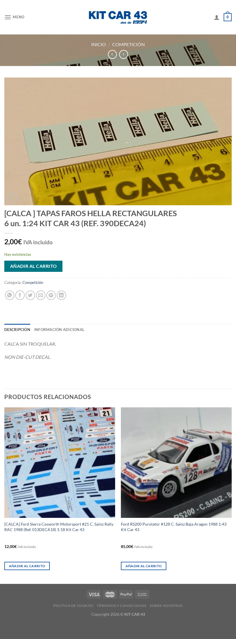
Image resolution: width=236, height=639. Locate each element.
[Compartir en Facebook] (20, 295)
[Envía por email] (40, 295)
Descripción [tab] (17, 329)
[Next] (231, 495)
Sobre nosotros (166, 605)
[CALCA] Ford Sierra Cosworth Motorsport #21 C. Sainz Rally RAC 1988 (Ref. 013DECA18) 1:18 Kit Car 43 (58, 527)
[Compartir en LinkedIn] (61, 295)
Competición (128, 44)
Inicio (98, 44)
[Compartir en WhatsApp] (9, 295)
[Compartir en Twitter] (30, 295)
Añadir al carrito (33, 266)
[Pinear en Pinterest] (51, 295)
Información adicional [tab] (59, 329)
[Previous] (4, 495)
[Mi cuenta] (217, 17)
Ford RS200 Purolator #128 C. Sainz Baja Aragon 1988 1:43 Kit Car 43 (174, 527)
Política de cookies (73, 605)
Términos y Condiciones (121, 605)
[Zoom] (12, 198)
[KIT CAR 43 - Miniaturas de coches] (118, 17)
